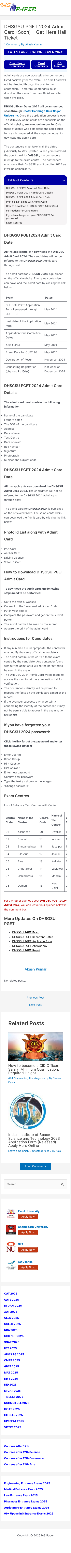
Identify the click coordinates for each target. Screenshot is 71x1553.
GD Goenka (59, 65)
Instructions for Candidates (22, 210)
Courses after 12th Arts (19, 1464)
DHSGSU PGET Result (26, 950)
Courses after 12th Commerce (24, 1458)
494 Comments (17, 1078)
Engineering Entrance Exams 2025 (27, 1483)
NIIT (20, 1244)
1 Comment (11, 44)
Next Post (35, 1004)
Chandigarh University (17, 65)
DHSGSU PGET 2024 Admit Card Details (29, 192)
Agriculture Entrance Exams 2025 (26, 1507)
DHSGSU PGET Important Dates (32, 937)
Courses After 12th (16, 1446)
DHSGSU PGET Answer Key (29, 945)
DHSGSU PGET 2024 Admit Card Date (28, 197)
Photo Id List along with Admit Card (26, 201)
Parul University (41, 65)
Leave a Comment (19, 1150)
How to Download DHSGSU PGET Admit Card (32, 206)
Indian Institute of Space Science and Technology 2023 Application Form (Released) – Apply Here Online (34, 1140)
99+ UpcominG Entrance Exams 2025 (28, 1513)
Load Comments (35, 1166)
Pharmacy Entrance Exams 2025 (25, 1501)
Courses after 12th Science (22, 1452)
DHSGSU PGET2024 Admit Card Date (28, 188)
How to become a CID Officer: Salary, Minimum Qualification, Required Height (33, 1069)
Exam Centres (14, 222)
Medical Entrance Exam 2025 (23, 1489)
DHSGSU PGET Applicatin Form (32, 941)
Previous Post (35, 997)
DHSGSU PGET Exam (25, 932)
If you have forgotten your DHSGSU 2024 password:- (30, 217)
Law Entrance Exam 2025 (21, 1495)
